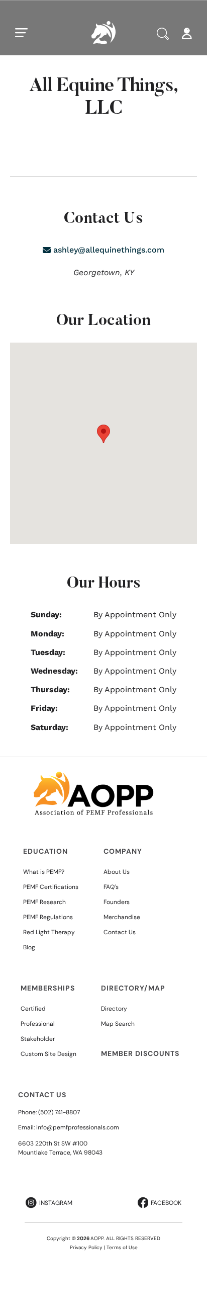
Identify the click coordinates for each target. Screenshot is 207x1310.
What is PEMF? (43, 872)
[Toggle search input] (163, 34)
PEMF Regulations (48, 917)
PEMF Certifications (50, 887)
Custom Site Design (48, 1054)
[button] (103, 434)
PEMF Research (44, 902)
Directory (114, 1009)
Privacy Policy (86, 1247)
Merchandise (122, 917)
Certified (33, 1009)
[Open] (21, 32)
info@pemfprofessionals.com (77, 1127)
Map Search (118, 1024)
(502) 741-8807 (59, 1112)
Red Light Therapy (49, 932)
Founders (117, 902)
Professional (38, 1024)
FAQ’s (111, 887)
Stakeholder (38, 1039)
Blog (29, 947)
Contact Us (120, 932)
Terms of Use (122, 1247)
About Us (117, 872)
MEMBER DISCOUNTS (140, 1053)
